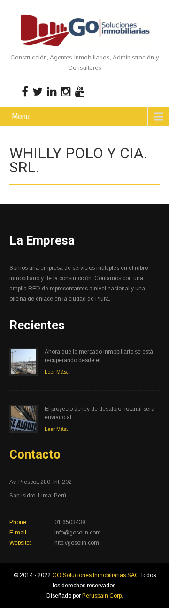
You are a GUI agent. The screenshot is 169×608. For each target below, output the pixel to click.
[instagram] (66, 91)
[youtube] (80, 91)
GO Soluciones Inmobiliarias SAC (96, 575)
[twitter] (37, 91)
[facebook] (25, 91)
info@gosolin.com (77, 532)
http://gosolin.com (76, 543)
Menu (21, 116)
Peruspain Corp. (102, 596)
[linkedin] (52, 91)
